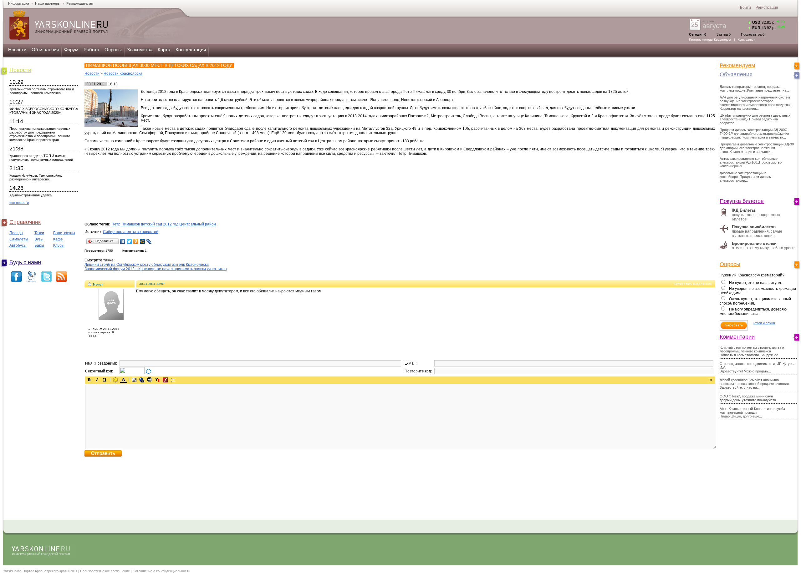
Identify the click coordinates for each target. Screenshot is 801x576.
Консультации (191, 49)
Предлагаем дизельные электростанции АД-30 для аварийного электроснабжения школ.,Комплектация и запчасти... (757, 148)
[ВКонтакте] (123, 241)
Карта (164, 49)
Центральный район (197, 224)
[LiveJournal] (149, 241)
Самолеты (18, 239)
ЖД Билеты (743, 210)
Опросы (113, 49)
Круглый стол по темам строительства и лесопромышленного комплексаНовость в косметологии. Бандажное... (752, 351)
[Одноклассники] (136, 241)
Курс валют (746, 39)
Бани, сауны (64, 233)
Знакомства (139, 49)
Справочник (25, 222)
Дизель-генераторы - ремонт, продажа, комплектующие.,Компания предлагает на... (754, 88)
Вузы (38, 239)
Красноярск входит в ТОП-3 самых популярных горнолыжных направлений (41, 157)
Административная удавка (30, 195)
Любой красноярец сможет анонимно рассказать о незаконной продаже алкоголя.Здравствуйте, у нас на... (755, 383)
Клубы (58, 245)
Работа (91, 49)
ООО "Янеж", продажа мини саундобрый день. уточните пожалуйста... (749, 398)
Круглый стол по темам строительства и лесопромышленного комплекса (41, 91)
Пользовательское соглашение (105, 571)
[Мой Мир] (142, 241)
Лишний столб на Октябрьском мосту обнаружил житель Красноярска (146, 264)
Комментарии (737, 337)
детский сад (151, 224)
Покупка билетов (742, 201)
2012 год (170, 224)
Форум (71, 49)
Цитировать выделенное (693, 283)
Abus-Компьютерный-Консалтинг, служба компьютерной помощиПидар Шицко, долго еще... (752, 412)
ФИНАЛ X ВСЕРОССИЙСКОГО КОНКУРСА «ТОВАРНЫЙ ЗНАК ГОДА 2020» (43, 110)
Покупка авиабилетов (754, 227)
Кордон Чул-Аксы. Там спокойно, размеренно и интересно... (35, 177)
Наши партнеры (47, 3)
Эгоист (97, 284)
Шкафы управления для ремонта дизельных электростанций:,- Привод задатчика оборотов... (755, 119)
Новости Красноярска (123, 73)
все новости (19, 203)
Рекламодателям (80, 3)
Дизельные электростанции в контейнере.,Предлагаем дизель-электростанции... (746, 176)
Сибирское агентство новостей (130, 232)
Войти (745, 7)
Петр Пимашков (125, 224)
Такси (39, 233)
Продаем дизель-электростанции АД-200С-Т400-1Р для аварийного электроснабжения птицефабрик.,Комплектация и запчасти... (754, 133)
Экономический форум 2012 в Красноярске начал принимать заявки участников (155, 269)
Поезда (16, 233)
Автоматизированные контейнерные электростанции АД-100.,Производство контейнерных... (751, 162)
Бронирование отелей (754, 243)
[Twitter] (129, 241)
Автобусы (18, 245)
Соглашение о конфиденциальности (161, 571)
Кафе (58, 239)
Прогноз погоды (710, 39)
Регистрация (767, 7)
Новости (17, 49)
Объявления (45, 49)
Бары (39, 245)
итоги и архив (764, 323)
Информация (18, 3)
